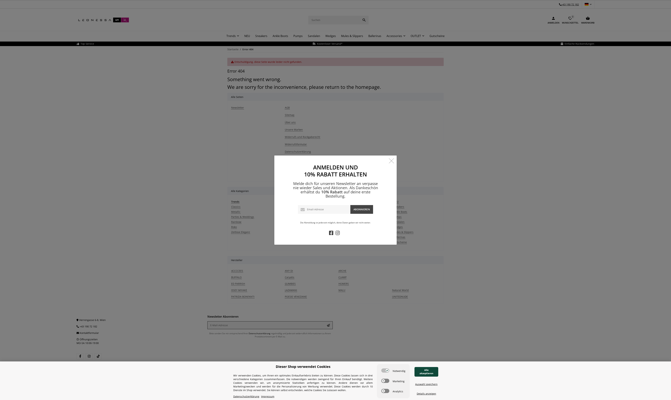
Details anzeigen (426, 393)
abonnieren (361, 209)
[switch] (385, 370)
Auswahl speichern (426, 384)
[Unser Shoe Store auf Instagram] (338, 233)
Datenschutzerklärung (246, 396)
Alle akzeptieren (426, 371)
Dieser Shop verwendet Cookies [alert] (303, 366)
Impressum (267, 396)
